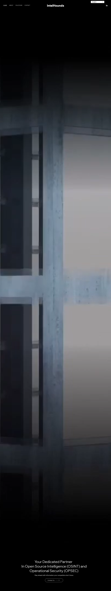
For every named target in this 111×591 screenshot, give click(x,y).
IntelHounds (55, 5)
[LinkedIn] (107, 6)
